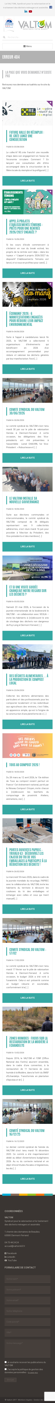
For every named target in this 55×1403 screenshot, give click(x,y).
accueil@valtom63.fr (15, 1246)
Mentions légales (25, 1400)
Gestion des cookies (42, 1400)
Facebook (12, 1253)
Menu (29, 46)
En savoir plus (33, 1372)
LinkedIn (11, 1257)
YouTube (12, 1260)
